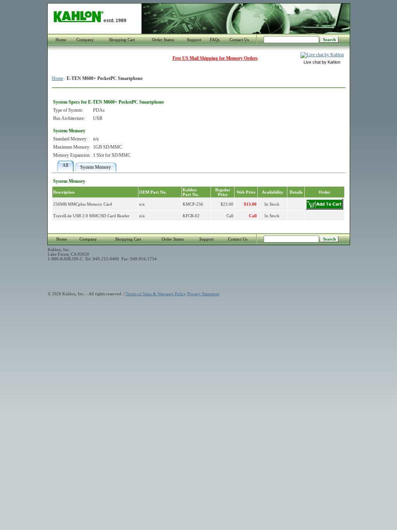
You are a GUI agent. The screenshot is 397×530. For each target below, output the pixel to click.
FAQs (214, 39)
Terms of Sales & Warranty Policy (156, 293)
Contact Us (239, 39)
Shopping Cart (122, 39)
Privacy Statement (203, 293)
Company (85, 39)
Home (60, 39)
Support (194, 39)
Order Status (163, 39)
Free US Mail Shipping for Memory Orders (215, 58)
